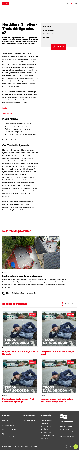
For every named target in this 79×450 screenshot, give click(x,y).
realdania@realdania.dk (10, 437)
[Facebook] (66, 446)
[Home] (5, 3)
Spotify (4, 108)
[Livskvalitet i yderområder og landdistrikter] (31, 252)
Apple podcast (7, 113)
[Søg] (68, 3)
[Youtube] (70, 446)
